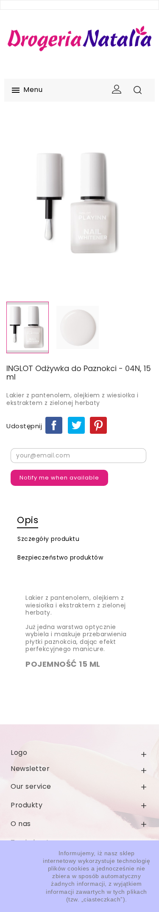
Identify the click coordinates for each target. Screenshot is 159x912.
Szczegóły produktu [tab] (48, 539)
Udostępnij (53, 425)
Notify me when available (59, 478)
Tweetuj (76, 425)
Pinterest (98, 425)
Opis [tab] (27, 520)
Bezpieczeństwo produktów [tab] (60, 557)
